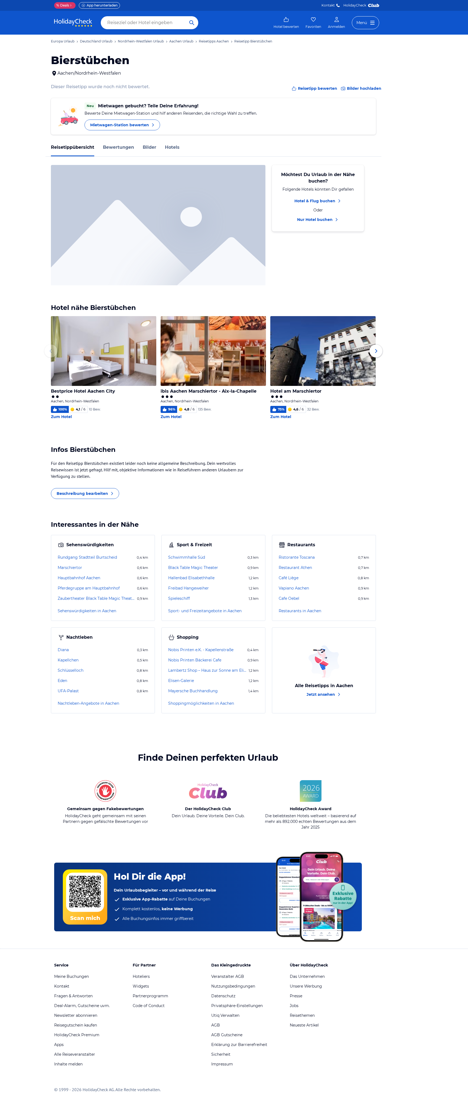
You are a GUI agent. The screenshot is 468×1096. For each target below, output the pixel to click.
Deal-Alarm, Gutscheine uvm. (82, 1005)
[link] (286, 22)
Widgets (141, 986)
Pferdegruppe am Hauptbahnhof (89, 588)
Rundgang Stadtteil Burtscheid (87, 557)
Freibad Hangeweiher (188, 588)
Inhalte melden (68, 1064)
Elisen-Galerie (181, 680)
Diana (63, 649)
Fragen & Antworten (73, 996)
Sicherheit (220, 1054)
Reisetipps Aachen (214, 41)
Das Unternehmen (307, 976)
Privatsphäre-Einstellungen (237, 1005)
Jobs (294, 1005)
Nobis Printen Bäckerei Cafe (194, 660)
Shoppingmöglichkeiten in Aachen (201, 703)
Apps (59, 1044)
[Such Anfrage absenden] (191, 22)
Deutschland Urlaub (96, 41)
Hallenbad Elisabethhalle (191, 577)
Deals (62, 5)
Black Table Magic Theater (193, 567)
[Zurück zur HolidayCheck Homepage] (73, 23)
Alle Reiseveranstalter (74, 1054)
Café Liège (288, 577)
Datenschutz (223, 996)
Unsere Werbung (306, 986)
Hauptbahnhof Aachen (79, 577)
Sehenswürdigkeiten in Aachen (87, 610)
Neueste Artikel (304, 1025)
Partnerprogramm (150, 996)
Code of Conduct (149, 1005)
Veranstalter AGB (227, 976)
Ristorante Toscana (297, 557)
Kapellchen (68, 660)
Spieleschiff (179, 598)
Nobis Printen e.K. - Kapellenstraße (200, 649)
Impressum (222, 1064)
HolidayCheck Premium (76, 1034)
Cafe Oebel (289, 598)
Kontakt (328, 5)
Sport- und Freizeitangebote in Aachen (205, 610)
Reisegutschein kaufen (75, 1025)
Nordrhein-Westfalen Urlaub (141, 41)
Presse (296, 996)
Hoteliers (141, 976)
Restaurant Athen (295, 567)
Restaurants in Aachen (300, 610)
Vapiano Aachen (294, 588)
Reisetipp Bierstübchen (253, 41)
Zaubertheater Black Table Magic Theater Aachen (97, 598)
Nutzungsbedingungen (233, 986)
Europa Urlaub (62, 41)
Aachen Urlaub (181, 41)
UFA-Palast (68, 690)
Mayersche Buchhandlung (193, 690)
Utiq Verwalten (225, 1015)
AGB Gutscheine (226, 1034)
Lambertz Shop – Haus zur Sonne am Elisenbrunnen (208, 670)
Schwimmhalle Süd (186, 557)
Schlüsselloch (70, 670)
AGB (215, 1025)
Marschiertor (70, 567)
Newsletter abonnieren (75, 1015)
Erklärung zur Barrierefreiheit (239, 1044)
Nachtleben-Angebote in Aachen (88, 703)
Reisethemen (302, 1015)
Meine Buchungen (71, 976)
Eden (62, 680)
